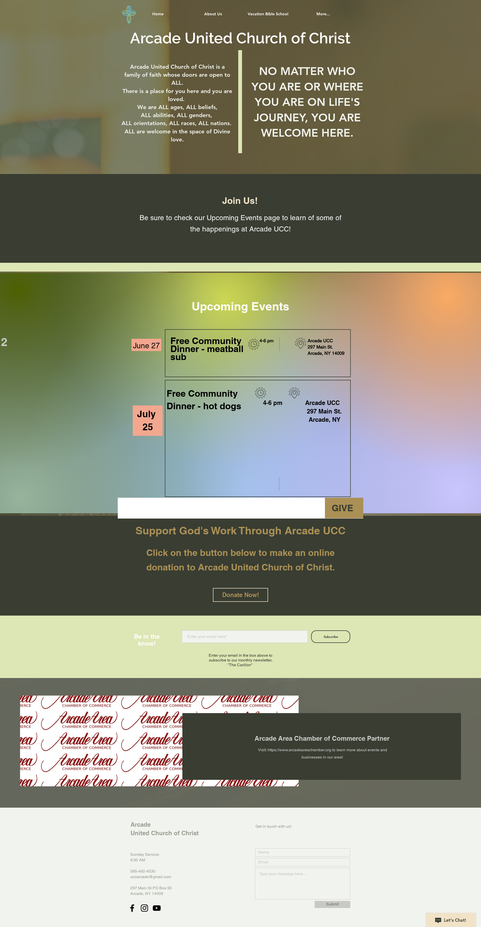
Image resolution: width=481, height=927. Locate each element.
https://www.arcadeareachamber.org (299, 749)
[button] (213, 14)
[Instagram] (144, 908)
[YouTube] (157, 908)
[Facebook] (132, 908)
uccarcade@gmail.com (150, 876)
